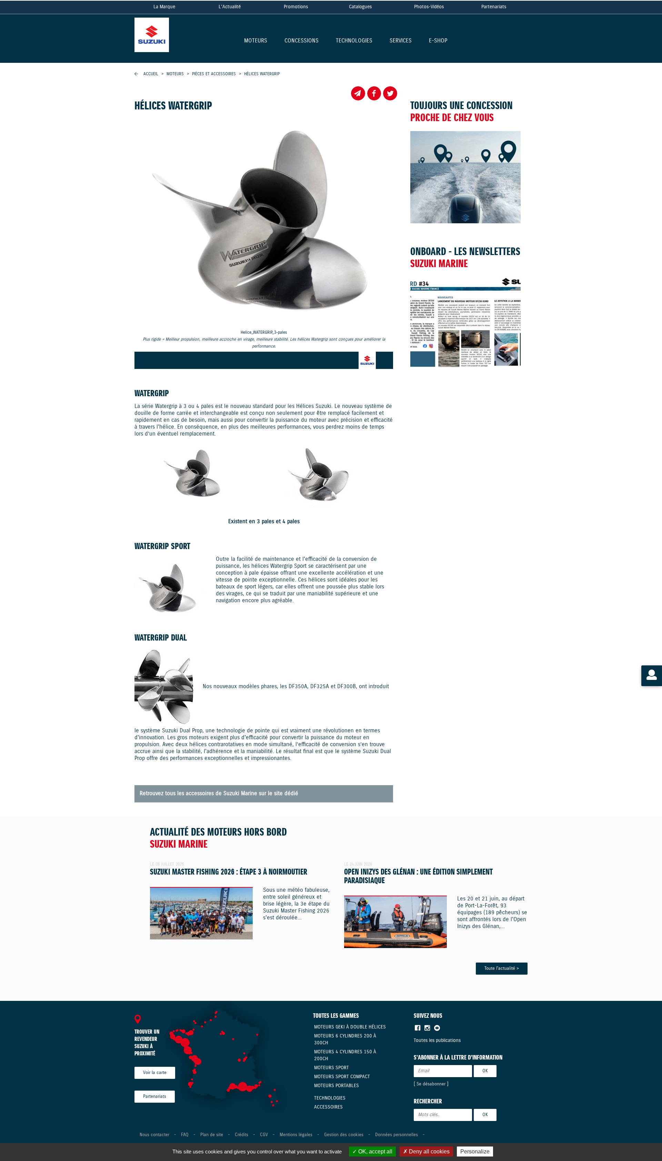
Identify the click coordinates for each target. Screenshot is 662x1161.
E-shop (438, 41)
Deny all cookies (429, 1151)
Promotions (296, 7)
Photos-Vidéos (429, 7)
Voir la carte (155, 1073)
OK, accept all (374, 1151)
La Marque (164, 7)
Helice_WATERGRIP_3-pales (264, 339)
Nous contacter (154, 1135)
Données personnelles (396, 1135)
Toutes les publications (437, 1040)
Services (401, 41)
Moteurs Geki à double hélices (350, 1027)
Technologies (354, 41)
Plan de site (211, 1135)
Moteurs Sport (331, 1068)
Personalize (475, 1151)
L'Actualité (230, 7)
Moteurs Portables (336, 1086)
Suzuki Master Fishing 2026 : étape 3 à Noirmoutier (228, 872)
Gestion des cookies (343, 1135)
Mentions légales (296, 1135)
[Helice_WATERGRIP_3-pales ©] (263, 223)
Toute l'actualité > (501, 969)
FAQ (185, 1135)
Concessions (301, 41)
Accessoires (328, 1107)
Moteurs (255, 41)
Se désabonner (431, 1084)
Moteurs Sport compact (342, 1077)
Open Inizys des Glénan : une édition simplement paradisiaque (418, 876)
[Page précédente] (136, 74)
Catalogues (360, 7)
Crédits (241, 1135)
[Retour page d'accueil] (168, 33)
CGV (264, 1135)
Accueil (150, 74)
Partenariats (493, 7)
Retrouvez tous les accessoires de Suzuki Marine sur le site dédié (219, 793)
